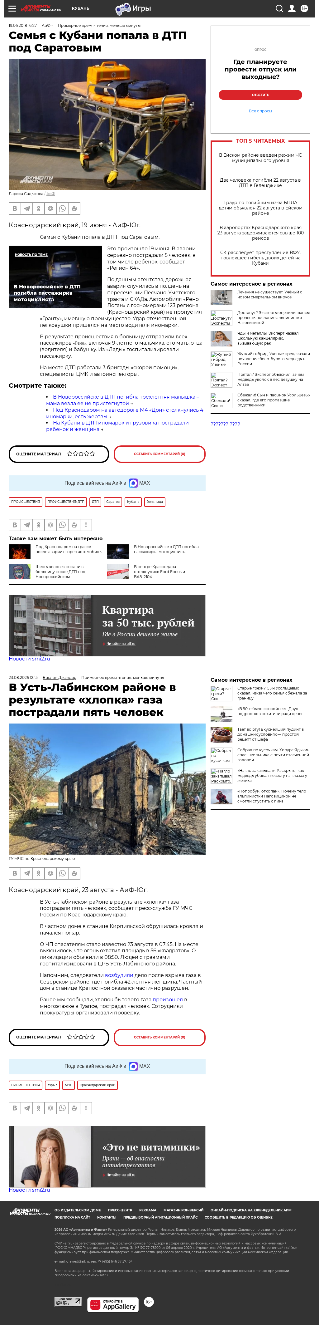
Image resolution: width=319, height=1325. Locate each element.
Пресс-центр (120, 1210)
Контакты (106, 1217)
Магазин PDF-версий (183, 1210)
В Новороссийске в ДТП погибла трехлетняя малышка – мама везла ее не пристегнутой (122, 400)
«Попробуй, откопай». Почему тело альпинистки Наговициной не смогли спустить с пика (271, 796)
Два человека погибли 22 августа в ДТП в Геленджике (260, 183)
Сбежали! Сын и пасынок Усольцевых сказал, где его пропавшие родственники (273, 400)
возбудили (120, 975)
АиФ (50, 193)
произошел (167, 1000)
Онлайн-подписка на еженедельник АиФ (251, 1210)
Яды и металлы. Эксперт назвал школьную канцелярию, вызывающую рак (268, 338)
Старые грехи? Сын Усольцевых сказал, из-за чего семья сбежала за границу (272, 693)
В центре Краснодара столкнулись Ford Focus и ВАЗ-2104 (159, 571)
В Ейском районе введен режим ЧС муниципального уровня (260, 158)
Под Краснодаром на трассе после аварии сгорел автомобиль (69, 549)
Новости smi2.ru (29, 659)
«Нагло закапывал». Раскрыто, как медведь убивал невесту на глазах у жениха (272, 775)
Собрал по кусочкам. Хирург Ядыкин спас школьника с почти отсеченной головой (273, 755)
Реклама (147, 1210)
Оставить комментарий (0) (159, 454)
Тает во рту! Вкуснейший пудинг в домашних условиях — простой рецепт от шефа (270, 734)
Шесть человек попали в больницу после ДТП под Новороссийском (60, 571)
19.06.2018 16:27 (23, 25)
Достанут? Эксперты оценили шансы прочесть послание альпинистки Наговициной (273, 317)
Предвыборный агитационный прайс (160, 1217)
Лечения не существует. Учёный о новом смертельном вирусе (269, 294)
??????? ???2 (225, 424)
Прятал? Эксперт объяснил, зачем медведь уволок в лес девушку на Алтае (270, 379)
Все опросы (260, 111)
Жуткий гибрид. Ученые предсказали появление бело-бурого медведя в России (273, 358)
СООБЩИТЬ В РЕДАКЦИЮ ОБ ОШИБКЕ (239, 1217)
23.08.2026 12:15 (23, 677)
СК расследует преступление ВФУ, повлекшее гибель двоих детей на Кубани (260, 258)
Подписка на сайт (72, 1217)
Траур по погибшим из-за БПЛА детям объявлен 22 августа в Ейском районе (260, 208)
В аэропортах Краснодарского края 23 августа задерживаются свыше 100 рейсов (260, 233)
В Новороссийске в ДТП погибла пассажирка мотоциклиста (166, 549)
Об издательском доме (78, 1210)
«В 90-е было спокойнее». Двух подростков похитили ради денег (270, 711)
